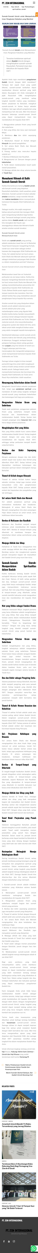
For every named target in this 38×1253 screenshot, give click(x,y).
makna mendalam (12, 199)
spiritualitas (16, 9)
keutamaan (11, 1023)
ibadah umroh (29, 186)
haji (23, 7)
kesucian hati (26, 420)
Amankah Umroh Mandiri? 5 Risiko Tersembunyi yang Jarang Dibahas (16, 1125)
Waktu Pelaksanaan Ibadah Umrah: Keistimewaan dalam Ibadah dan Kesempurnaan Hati (18, 1067)
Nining (6, 7)
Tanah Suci (8, 173)
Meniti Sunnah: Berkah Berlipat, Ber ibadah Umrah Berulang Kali (19, 1074)
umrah (23, 9)
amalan (4, 197)
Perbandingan (29, 7)
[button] (34, 1248)
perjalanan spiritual (23, 389)
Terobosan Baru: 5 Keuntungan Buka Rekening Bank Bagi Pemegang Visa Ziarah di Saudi (17, 1166)
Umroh (17, 7)
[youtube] (9, 1241)
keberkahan (6, 162)
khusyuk (5, 143)
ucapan (8, 346)
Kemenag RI (24, 1057)
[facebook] (4, 1241)
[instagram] (14, 1241)
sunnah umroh (15, 241)
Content (5, 1121)
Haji (12, 7)
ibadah (15, 61)
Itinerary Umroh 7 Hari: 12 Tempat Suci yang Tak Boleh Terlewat (18, 1207)
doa (15, 135)
